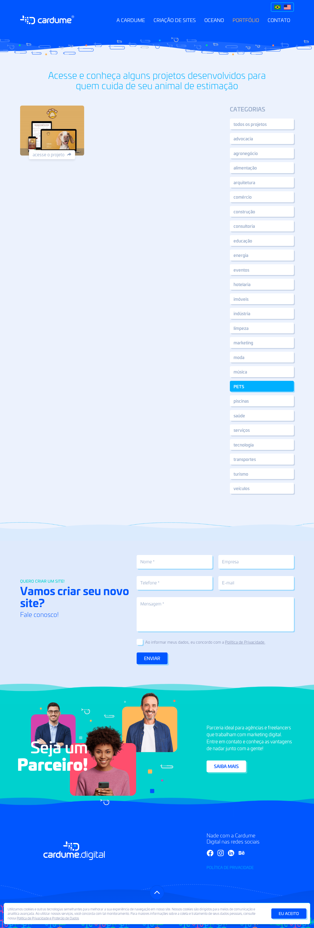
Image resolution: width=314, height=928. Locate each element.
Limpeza (241, 328)
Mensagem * (152, 604)
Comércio (243, 196)
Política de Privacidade (230, 867)
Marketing (243, 342)
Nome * (147, 561)
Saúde (239, 415)
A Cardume (131, 20)
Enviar (152, 658)
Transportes (245, 459)
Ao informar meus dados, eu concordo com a (205, 642)
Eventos (241, 269)
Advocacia (243, 138)
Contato (279, 20)
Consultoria (244, 226)
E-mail (228, 582)
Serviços (242, 430)
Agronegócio (246, 153)
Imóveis (241, 299)
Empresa (230, 561)
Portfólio (246, 20)
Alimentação (245, 167)
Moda (239, 357)
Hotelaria (242, 284)
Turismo (241, 473)
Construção (244, 211)
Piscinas (241, 401)
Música (240, 371)
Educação (243, 240)
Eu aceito (289, 913)
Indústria (242, 313)
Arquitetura (244, 182)
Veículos (241, 488)
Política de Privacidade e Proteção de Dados (48, 918)
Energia (241, 255)
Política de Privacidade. (245, 642)
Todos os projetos (250, 124)
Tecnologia (244, 444)
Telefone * (149, 582)
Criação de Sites (175, 20)
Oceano (214, 20)
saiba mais (226, 766)
